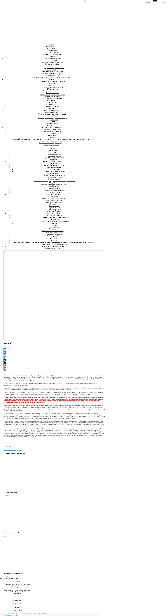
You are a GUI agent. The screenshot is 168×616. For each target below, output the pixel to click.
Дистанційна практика (52, 97)
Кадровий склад (52, 116)
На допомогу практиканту (52, 99)
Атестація (54, 66)
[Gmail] (54, 366)
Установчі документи (52, 112)
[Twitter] (54, 355)
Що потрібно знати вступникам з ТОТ (13, 573)
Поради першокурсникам (52, 131)
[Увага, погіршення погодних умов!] (7, 445)
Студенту (51, 79)
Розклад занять (52, 83)
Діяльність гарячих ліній (52, 129)
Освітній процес (52, 60)
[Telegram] (54, 358)
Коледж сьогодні (52, 51)
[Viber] (54, 352)
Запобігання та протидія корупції (50, 143)
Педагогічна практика (50, 91)
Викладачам (52, 135)
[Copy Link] (54, 369)
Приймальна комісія (52, 108)
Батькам (52, 137)
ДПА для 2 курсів (52, 89)
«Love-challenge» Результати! (11, 532)
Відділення (51, 126)
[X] (54, 360)
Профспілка (53, 56)
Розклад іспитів (52, 85)
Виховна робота (50, 70)
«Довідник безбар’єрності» (10, 492)
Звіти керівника (52, 124)
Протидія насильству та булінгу (52, 74)
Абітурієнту (51, 101)
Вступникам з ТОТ (52, 104)
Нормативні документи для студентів (52, 81)
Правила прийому (52, 106)
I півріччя (54, 122)
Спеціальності (52, 102)
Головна (51, 45)
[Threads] (54, 363)
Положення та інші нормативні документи (52, 114)
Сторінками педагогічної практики (52, 95)
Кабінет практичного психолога (51, 127)
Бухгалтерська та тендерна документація (52, 118)
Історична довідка (52, 52)
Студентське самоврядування (52, 72)
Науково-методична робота (54, 68)
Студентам (52, 133)
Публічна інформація (51, 110)
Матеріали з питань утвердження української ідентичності (52, 77)
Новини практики (52, 93)
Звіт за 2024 (54, 120)
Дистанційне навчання (51, 145)
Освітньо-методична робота (51, 58)
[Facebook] (54, 349)
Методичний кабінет (52, 64)
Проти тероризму (52, 76)
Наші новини (50, 47)
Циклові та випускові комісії (52, 54)
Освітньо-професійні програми (52, 62)
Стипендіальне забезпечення (52, 87)
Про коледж (51, 49)
